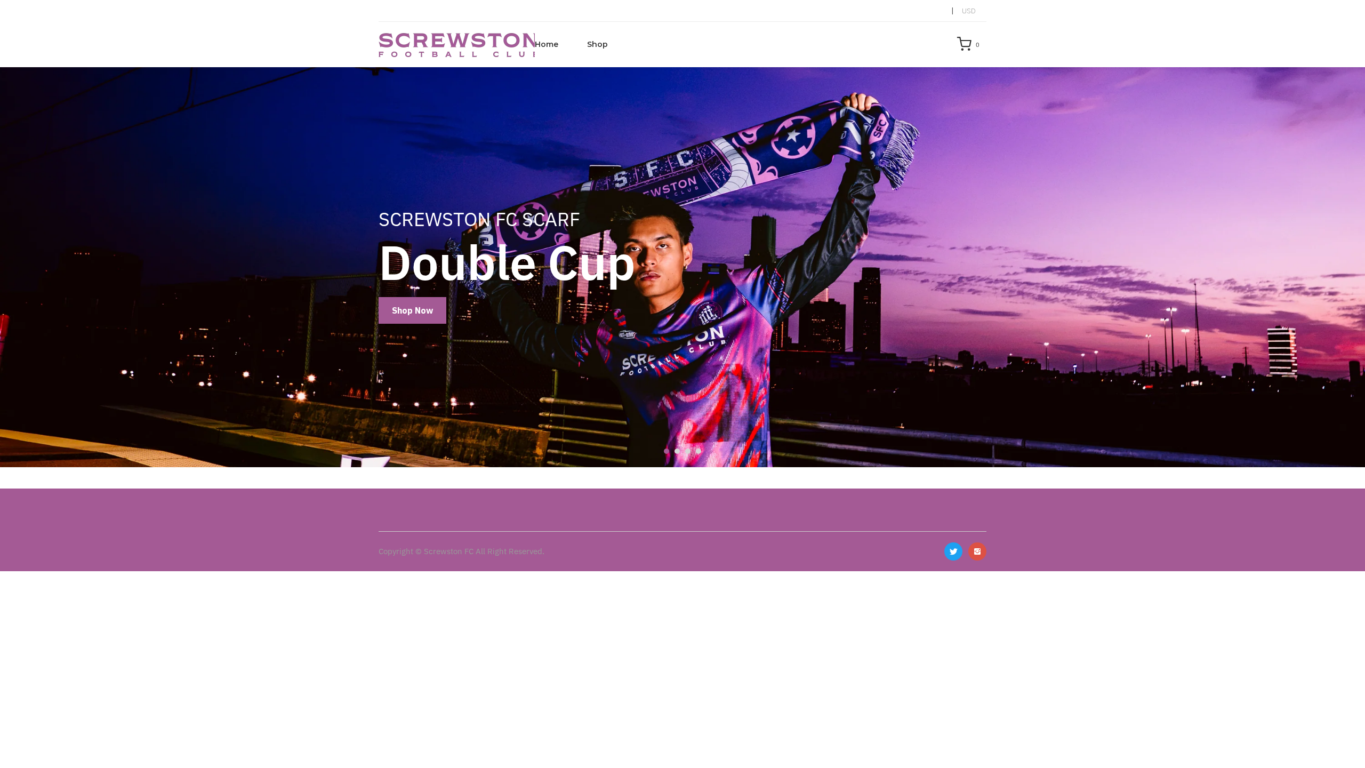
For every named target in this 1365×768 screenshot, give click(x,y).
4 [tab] (698, 451)
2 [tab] (677, 451)
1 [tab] (666, 451)
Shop (597, 44)
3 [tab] (687, 451)
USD (969, 10)
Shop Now (412, 310)
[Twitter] (953, 551)
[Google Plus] (977, 551)
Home (546, 44)
